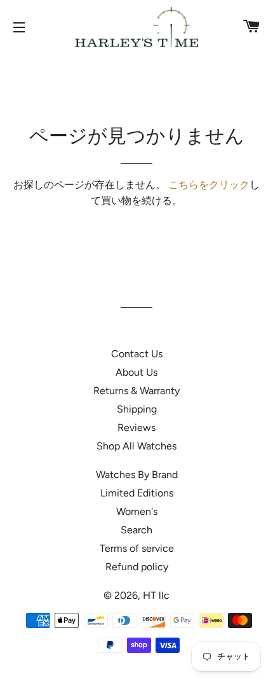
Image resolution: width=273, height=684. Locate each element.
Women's (136, 511)
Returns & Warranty (136, 391)
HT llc (156, 595)
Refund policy (136, 567)
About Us (136, 372)
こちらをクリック (209, 185)
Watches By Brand (137, 475)
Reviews (136, 427)
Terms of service (137, 548)
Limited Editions (136, 493)
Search (136, 530)
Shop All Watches (136, 446)
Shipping (137, 409)
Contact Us (137, 354)
